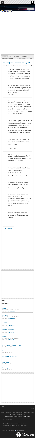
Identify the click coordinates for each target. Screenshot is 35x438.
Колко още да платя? (8, 368)
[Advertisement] (17, 35)
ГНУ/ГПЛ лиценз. (26, 416)
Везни (4, 351)
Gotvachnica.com (23, 423)
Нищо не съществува (8, 329)
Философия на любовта (7, 58)
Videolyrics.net (15, 425)
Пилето (4, 336)
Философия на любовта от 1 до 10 (16, 62)
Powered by (25, 434)
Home (9, 56)
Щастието (5, 315)
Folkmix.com (23, 425)
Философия (16, 56)
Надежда (4, 308)
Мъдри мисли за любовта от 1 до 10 (12, 345)
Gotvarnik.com (14, 423)
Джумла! (7, 416)
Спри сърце (5, 362)
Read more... (11, 311)
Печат (31, 65)
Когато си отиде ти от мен (9, 356)
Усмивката (5, 322)
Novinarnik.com (6, 423)
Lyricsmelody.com (7, 425)
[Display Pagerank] (19, 430)
